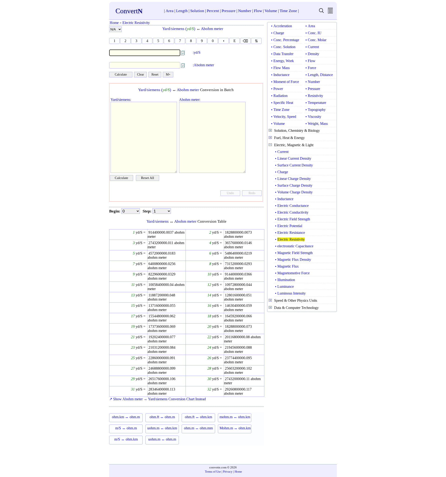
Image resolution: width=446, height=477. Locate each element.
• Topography (315, 110)
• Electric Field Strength (292, 219)
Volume (271, 11)
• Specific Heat (282, 103)
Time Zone (288, 11)
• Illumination (285, 280)
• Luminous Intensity (290, 293)
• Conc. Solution (283, 47)
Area (170, 11)
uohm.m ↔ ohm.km (162, 428)
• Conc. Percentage (285, 40)
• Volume (278, 124)
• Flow (310, 61)
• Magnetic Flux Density (293, 260)
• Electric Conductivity (291, 212)
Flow (258, 11)
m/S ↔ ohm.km (126, 439)
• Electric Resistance (290, 233)
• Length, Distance (319, 75)
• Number (312, 82)
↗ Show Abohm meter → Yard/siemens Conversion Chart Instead (157, 399)
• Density (312, 54)
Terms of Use (213, 471)
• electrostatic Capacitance (294, 246)
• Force (310, 68)
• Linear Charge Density (293, 179)
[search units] (321, 12)
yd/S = (140, 232)
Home (114, 23)
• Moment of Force (285, 82)
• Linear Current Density (293, 158)
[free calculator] (330, 12)
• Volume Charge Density (294, 192)
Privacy (228, 471)
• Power (277, 89)
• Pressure (312, 89)
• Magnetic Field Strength (294, 253)
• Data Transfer (282, 54)
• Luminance (284, 286)
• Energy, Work (282, 61)
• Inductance (280, 75)
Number (244, 11)
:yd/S (196, 52)
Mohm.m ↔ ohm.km (235, 428)
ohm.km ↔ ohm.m (126, 417)
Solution (197, 11)
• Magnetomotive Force (292, 273)
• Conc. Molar (315, 40)
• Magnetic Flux (287, 266)
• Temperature (315, 103)
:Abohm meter (203, 65)
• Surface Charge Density (293, 185)
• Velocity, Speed (283, 117)
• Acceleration (281, 26)
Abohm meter (212, 28)
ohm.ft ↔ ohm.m (162, 417)
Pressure (229, 11)
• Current (312, 47)
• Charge (277, 33)
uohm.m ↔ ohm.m (162, 439)
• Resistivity (314, 96)
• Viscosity (313, 117)
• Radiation (279, 96)
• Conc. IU (313, 33)
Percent (213, 11)
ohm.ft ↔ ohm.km (198, 417)
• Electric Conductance (292, 206)
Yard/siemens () (178, 28)
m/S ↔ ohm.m (126, 428)
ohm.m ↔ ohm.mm (198, 428)
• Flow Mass (280, 68)
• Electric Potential (288, 226)
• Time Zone (280, 110)
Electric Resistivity (136, 23)
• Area (310, 26)
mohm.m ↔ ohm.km (235, 417)
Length (182, 11)
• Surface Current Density (294, 165)
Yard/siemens (120, 100)
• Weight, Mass (316, 124)
